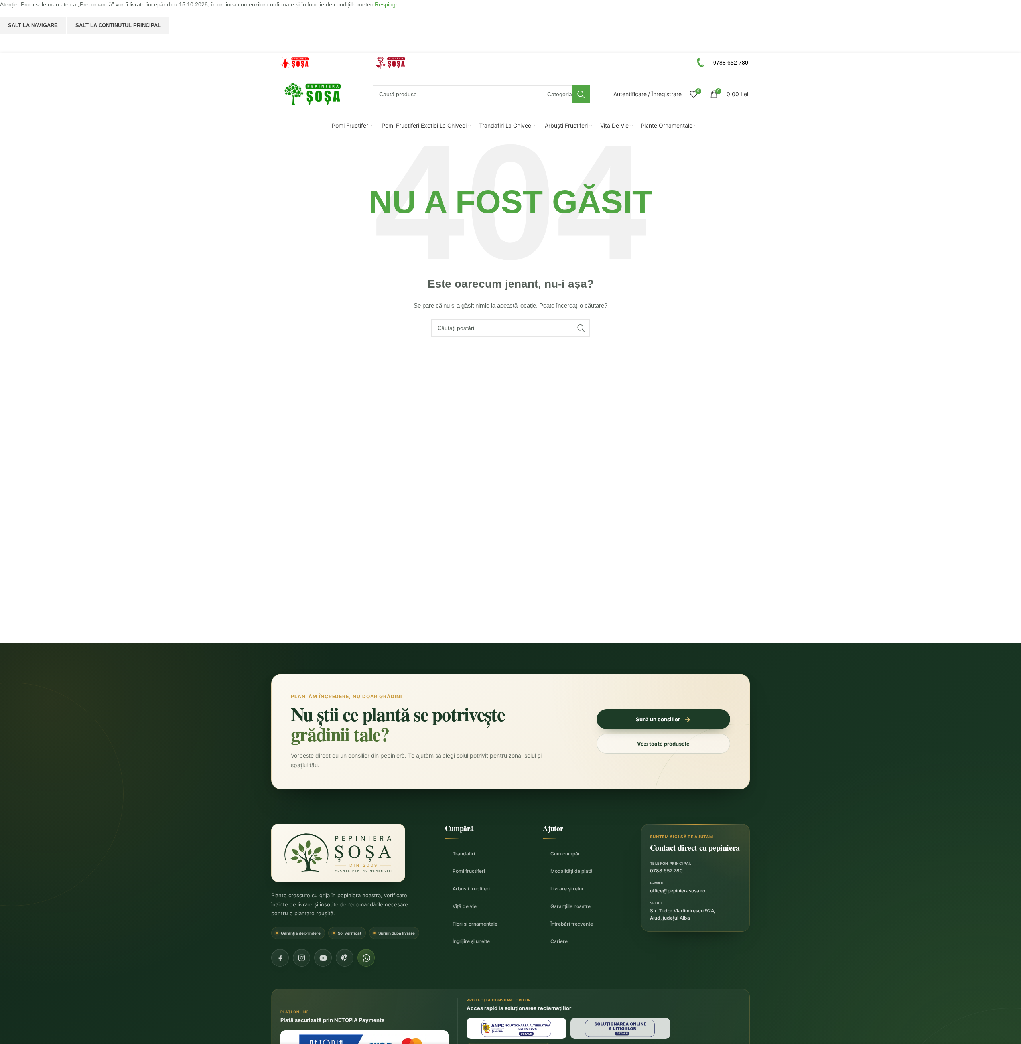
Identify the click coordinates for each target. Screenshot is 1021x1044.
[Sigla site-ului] (313, 94)
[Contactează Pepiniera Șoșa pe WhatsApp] (366, 958)
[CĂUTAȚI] (581, 94)
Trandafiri (464, 854)
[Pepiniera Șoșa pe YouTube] (323, 958)
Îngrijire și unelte (471, 941)
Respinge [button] (387, 4)
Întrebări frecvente (571, 924)
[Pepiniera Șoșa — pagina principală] (338, 853)
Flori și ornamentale (475, 924)
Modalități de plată (571, 871)
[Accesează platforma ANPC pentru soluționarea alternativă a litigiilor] (516, 1028)
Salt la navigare (33, 25)
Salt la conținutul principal (118, 25)
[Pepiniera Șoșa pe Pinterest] (344, 958)
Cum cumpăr (565, 854)
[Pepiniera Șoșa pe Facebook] (280, 958)
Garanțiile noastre (570, 906)
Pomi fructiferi (469, 871)
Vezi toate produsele (663, 743)
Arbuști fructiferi (471, 889)
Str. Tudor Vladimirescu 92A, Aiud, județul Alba (682, 914)
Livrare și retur (567, 889)
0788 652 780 (666, 871)
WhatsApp (511, 43)
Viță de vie (465, 906)
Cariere (559, 941)
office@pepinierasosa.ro (677, 891)
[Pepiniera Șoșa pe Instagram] (301, 958)
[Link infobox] (317, 62)
